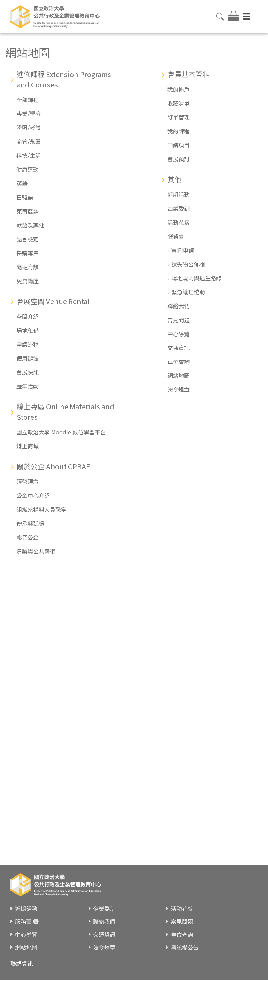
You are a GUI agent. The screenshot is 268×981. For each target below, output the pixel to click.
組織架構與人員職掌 (41, 509)
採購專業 (27, 253)
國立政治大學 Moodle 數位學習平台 (61, 432)
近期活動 (178, 194)
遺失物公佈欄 (188, 264)
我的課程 (178, 131)
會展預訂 (178, 159)
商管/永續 (28, 141)
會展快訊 (27, 372)
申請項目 (178, 145)
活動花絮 (178, 222)
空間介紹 (27, 316)
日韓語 (24, 197)
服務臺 (175, 236)
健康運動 (27, 169)
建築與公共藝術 (35, 551)
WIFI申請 (182, 250)
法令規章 (178, 389)
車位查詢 (178, 361)
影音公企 (27, 537)
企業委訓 (178, 208)
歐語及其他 (30, 225)
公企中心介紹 (33, 495)
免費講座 (27, 281)
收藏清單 (178, 103)
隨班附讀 (27, 267)
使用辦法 (27, 358)
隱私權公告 (185, 947)
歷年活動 (27, 386)
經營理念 (27, 481)
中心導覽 (178, 334)
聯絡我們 (178, 306)
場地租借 (27, 330)
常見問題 (178, 320)
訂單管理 (178, 117)
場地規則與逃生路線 (196, 278)
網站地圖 (178, 375)
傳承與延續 (30, 523)
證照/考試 (28, 127)
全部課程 (27, 99)
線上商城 (27, 446)
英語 (22, 183)
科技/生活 (28, 155)
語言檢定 (27, 239)
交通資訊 (178, 347)
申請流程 (27, 344)
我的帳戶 (178, 89)
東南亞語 (27, 211)
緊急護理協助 (188, 292)
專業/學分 (28, 113)
